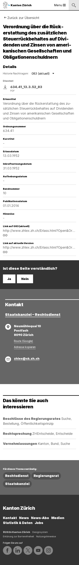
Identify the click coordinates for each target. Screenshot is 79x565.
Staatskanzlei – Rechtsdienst (32, 314)
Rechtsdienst (16, 476)
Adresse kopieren (25, 347)
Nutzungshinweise (46, 536)
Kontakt (10, 518)
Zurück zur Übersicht (23, 18)
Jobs (39, 523)
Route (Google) (23, 341)
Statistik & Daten (18, 523)
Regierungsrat (46, 476)
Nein (25, 279)
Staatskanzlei (17, 484)
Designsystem (40, 532)
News (24, 518)
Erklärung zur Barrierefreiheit (18, 536)
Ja (9, 279)
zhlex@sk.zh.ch (27, 358)
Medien (57, 518)
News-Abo (40, 518)
